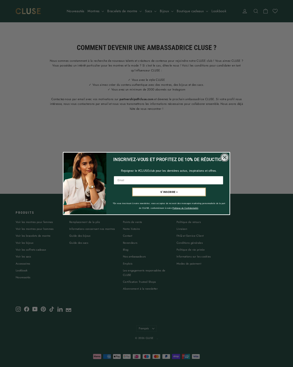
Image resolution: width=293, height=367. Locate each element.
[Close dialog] (224, 157)
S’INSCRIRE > (169, 192)
